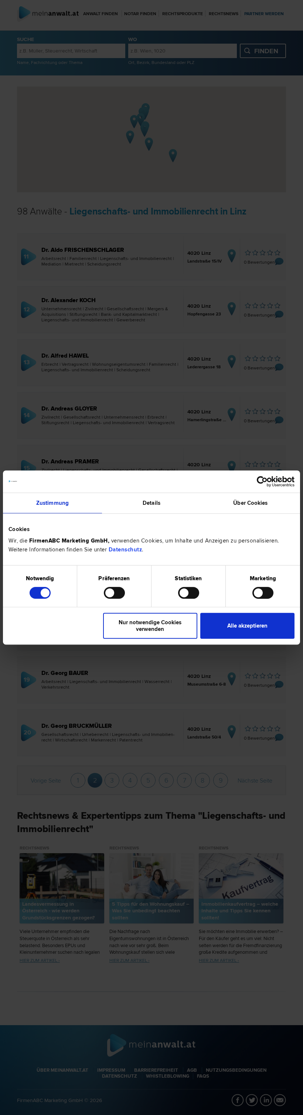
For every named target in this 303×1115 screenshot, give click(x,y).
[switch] (114, 593)
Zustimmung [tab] (52, 503)
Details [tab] (151, 503)
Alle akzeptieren (247, 625)
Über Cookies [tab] (250, 503)
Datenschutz (125, 549)
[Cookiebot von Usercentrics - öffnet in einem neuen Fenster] (262, 481)
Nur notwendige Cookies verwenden (150, 625)
